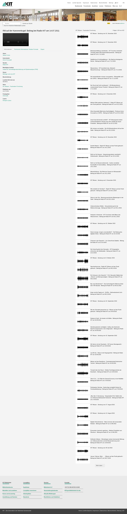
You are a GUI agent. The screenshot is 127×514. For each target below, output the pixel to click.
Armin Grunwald (7, 60)
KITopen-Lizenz (7, 100)
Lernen (101, 6)
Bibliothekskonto (8, 487)
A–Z (120, 6)
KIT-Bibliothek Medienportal (25, 17)
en (123, 2)
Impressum (86, 2)
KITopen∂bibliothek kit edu (73, 490)
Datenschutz (94, 2)
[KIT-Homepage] (7, 4)
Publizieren (108, 6)
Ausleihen (95, 6)
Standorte (26, 497)
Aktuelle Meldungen (50, 493)
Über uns (115, 6)
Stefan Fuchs (6, 55)
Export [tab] (42, 49)
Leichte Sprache (76, 2)
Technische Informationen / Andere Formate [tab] (26, 49)
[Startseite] (123, 6)
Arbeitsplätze (27, 493)
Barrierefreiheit (103, 2)
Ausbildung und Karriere (10, 497)
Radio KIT (5, 64)
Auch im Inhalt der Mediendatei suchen (14, 25)
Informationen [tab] (8, 49)
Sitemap (111, 2)
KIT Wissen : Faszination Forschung (13, 86)
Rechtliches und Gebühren (52, 497)
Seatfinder (26, 487)
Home (69, 2)
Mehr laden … (100, 465)
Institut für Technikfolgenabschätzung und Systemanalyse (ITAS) (20, 69)
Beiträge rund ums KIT (9, 74)
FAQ (108, 23)
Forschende (87, 6)
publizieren (122, 23)
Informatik (5, 95)
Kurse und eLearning (9, 493)
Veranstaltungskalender (51, 490)
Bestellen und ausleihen (10, 490)
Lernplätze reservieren (29, 490)
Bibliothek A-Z (48, 487)
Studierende (78, 6)
